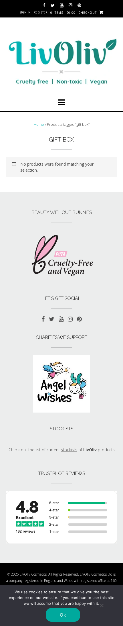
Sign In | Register (33, 12)
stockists (69, 449)
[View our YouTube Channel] (62, 5)
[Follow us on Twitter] (53, 5)
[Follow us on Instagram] (70, 5)
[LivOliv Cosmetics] (61, 59)
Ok (63, 615)
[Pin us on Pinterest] (79, 5)
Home (39, 124)
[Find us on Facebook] (44, 5)
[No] (101, 605)
